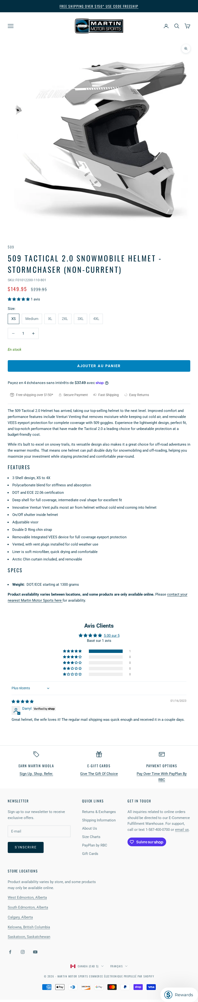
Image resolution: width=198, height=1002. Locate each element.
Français (116, 966)
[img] (23, 701)
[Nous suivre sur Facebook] (10, 952)
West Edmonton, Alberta (27, 897)
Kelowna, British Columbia (29, 927)
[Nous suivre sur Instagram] (22, 952)
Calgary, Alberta (20, 917)
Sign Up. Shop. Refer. (36, 774)
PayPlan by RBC (94, 845)
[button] (19, 299)
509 (11, 246)
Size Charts (91, 837)
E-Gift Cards (98, 765)
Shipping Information (99, 820)
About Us (89, 828)
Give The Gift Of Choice (99, 774)
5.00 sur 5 (112, 635)
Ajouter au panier (99, 366)
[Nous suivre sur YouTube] (35, 952)
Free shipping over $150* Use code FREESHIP (99, 6)
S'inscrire (26, 847)
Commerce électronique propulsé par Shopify (121, 976)
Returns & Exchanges (99, 812)
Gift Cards (90, 854)
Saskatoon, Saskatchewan (29, 937)
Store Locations (23, 870)
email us (182, 829)
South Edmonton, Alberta (28, 907)
